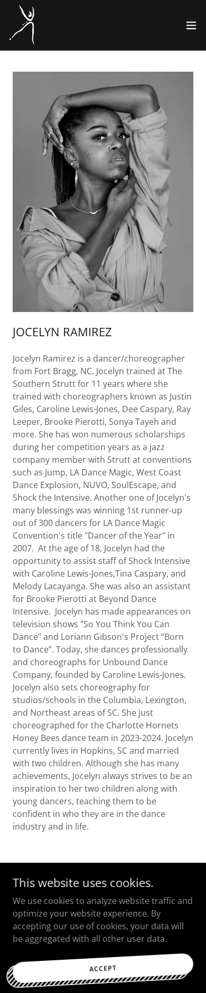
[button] (191, 25)
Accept (103, 967)
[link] (22, 25)
